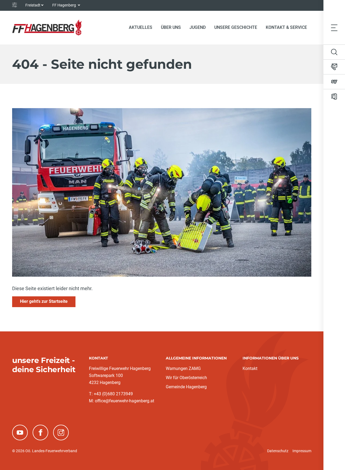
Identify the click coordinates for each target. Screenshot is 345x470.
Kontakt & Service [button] (286, 27)
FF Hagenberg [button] (64, 5)
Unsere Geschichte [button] (235, 27)
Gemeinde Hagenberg (186, 386)
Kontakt (250, 368)
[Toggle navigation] (334, 27)
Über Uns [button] (171, 27)
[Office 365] (334, 96)
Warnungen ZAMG (183, 368)
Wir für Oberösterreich (186, 377)
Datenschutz (277, 451)
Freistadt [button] (32, 5)
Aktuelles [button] (140, 27)
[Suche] (334, 52)
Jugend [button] (197, 27)
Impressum (301, 451)
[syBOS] (334, 81)
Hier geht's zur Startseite (44, 301)
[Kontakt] (334, 67)
